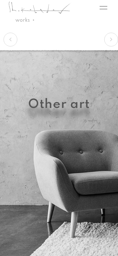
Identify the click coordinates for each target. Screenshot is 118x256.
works (22, 20)
